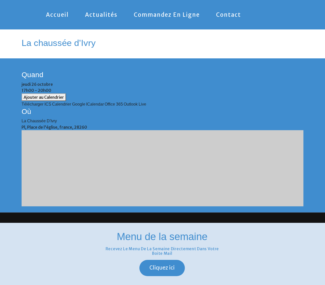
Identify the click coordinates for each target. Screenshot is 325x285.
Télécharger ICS (36, 104)
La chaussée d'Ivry (39, 121)
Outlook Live (135, 104)
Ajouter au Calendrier (44, 97)
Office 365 (114, 104)
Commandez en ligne (167, 14)
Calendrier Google (68, 104)
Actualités (101, 14)
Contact (228, 14)
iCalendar (95, 104)
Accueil (57, 14)
